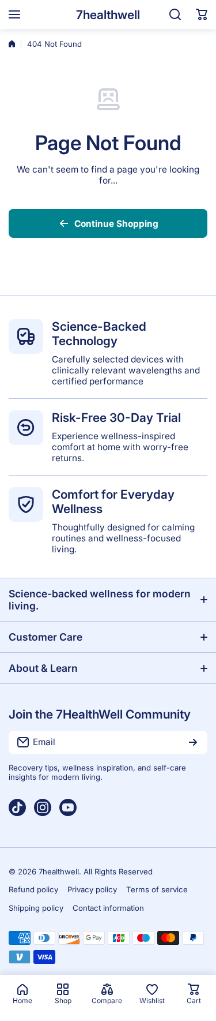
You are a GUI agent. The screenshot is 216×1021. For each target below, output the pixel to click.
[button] (201, 14)
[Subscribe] (193, 742)
